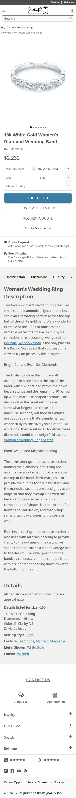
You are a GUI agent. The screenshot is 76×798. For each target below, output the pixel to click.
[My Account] (72, 10)
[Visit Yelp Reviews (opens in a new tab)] (55, 760)
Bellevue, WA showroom (22, 343)
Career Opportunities (18, 782)
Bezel (30, 635)
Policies (59, 782)
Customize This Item (38, 208)
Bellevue (10, 748)
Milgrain (42, 641)
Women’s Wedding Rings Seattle (29, 440)
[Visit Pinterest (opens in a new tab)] (26, 771)
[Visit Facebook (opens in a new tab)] (13, 771)
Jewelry (9, 714)
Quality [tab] (59, 277)
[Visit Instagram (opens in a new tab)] (7, 771)
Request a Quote (38, 218)
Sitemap (43, 782)
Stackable (57, 641)
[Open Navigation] (4, 10)
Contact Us (38, 679)
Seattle (9, 737)
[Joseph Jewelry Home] (2, 27)
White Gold (35, 647)
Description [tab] (16, 277)
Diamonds (26, 641)
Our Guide (12, 726)
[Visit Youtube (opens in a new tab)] (20, 771)
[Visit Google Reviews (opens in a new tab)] (21, 760)
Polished (22, 654)
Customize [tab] (39, 277)
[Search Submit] (71, 18)
